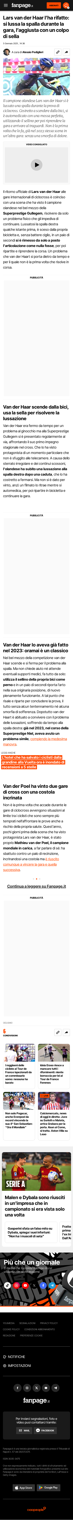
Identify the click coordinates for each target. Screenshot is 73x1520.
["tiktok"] (7, 1285)
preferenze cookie (31, 1335)
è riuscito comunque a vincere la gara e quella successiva (31, 864)
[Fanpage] (36, 1401)
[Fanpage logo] (22, 5)
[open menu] (4, 5)
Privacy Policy (49, 1323)
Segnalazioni (27, 1323)
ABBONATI (53, 5)
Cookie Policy (11, 1329)
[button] (66, 52)
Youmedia (9, 1323)
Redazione (9, 1335)
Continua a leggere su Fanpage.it (36, 886)
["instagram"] (16, 1285)
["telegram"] (52, 1285)
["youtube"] (25, 1285)
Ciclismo (7, 1023)
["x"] (34, 1285)
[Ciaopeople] (36, 1509)
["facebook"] (43, 1285)
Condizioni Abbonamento (39, 1329)
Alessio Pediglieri (32, 52)
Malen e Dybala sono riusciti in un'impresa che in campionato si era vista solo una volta (35, 1206)
